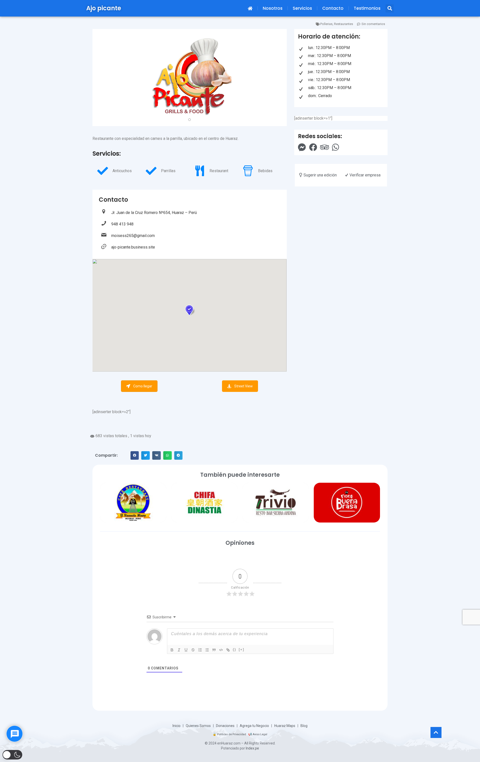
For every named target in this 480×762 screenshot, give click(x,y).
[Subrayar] (186, 650)
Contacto (333, 8)
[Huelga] (193, 650)
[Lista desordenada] (207, 650)
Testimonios (367, 8)
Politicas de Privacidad (231, 734)
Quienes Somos (198, 726)
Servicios (302, 8)
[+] (241, 649)
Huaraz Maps (284, 726)
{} (234, 649)
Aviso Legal (259, 734)
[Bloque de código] (221, 650)
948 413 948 (122, 224)
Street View (243, 386)
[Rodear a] (228, 650)
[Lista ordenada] (200, 650)
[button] (390, 8)
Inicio (176, 726)
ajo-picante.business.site (133, 247)
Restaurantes (343, 24)
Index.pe (252, 748)
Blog (304, 726)
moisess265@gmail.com (133, 235)
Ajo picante (103, 8)
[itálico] (179, 650)
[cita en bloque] (214, 650)
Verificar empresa (364, 175)
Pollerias (326, 24)
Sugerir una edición (319, 175)
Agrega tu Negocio (254, 726)
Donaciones (225, 726)
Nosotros (272, 8)
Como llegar (142, 386)
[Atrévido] (172, 650)
